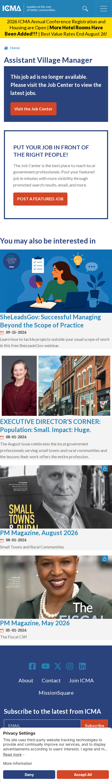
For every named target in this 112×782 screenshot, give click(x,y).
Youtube (45, 666)
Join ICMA (81, 680)
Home (15, 48)
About (25, 680)
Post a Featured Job (40, 198)
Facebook (33, 666)
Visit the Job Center (33, 108)
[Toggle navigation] (103, 9)
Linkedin (83, 666)
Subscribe (94, 725)
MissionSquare (56, 692)
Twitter (58, 666)
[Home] (30, 8)
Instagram (70, 666)
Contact (51, 680)
